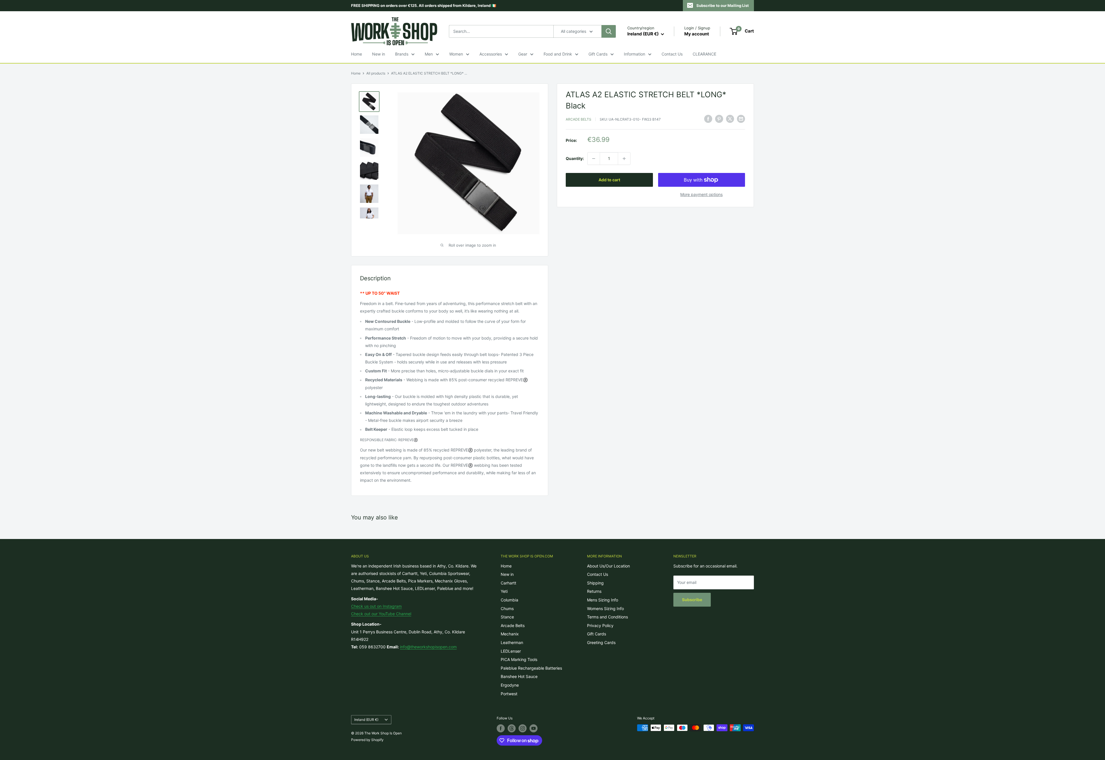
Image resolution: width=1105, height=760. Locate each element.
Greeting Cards (601, 642)
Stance (507, 616)
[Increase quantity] (624, 159)
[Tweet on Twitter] (730, 119)
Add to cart (609, 179)
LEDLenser (511, 651)
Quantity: (575, 158)
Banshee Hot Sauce (519, 676)
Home (356, 54)
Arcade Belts (578, 119)
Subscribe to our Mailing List (722, 5)
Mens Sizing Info (602, 599)
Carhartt (508, 582)
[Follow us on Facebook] (501, 728)
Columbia (509, 599)
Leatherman (512, 642)
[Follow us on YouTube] (533, 728)
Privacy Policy (600, 625)
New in (378, 54)
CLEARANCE (704, 54)
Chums (507, 608)
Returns (594, 591)
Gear (522, 54)
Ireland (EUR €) (366, 719)
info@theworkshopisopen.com (428, 646)
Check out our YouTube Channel (381, 613)
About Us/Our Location (608, 565)
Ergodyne (510, 685)
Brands (401, 54)
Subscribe (692, 599)
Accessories (490, 54)
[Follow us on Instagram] (523, 728)
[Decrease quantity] (594, 159)
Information (634, 54)
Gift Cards (597, 54)
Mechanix (510, 633)
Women (456, 54)
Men (429, 54)
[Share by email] (741, 119)
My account (696, 34)
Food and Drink (558, 54)
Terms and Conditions (607, 616)
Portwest (509, 693)
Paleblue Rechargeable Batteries (531, 668)
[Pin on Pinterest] (719, 119)
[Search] (608, 31)
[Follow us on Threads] (512, 728)
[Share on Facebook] (708, 119)
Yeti (504, 591)
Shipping (595, 582)
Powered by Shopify (367, 740)
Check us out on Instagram (376, 606)
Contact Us (672, 54)
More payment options (701, 194)
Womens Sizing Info (605, 608)
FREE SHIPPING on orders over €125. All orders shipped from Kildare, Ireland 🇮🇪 (423, 5)
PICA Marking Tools (519, 659)
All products (375, 73)
